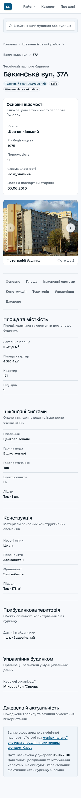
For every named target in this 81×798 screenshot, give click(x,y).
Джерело (13, 301)
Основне (13, 281)
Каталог (48, 6)
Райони (29, 6)
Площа (31, 281)
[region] (40, 228)
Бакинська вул (15, 54)
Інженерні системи (59, 281)
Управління (64, 291)
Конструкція (16, 291)
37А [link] (35, 54)
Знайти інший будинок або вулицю (42, 25)
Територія (40, 291)
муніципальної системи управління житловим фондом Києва (38, 742)
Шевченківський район (41, 44)
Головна (10, 44)
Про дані (68, 6)
